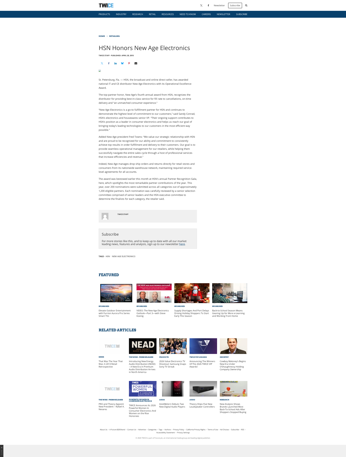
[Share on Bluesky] (122, 63)
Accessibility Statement (165, 432)
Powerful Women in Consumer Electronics (140, 400)
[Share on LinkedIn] (115, 63)
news (101, 357)
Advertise (142, 429)
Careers (206, 14)
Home (102, 36)
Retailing (114, 36)
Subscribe (235, 5)
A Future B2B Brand (117, 429)
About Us (103, 429)
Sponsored (104, 306)
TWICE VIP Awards (198, 357)
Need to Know (188, 14)
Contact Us (131, 429)
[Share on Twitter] (102, 63)
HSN (108, 256)
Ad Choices (224, 429)
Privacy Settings (183, 432)
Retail (152, 14)
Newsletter (219, 5)
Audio (162, 400)
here (182, 244)
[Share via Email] (135, 63)
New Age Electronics (123, 256)
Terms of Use (213, 429)
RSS (242, 429)
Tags (160, 429)
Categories (152, 429)
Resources (168, 14)
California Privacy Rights (195, 429)
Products (104, 14)
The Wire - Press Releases (141, 357)
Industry (121, 14)
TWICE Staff (104, 55)
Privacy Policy (178, 429)
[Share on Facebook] (108, 63)
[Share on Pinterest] (129, 63)
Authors (167, 429)
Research (137, 14)
